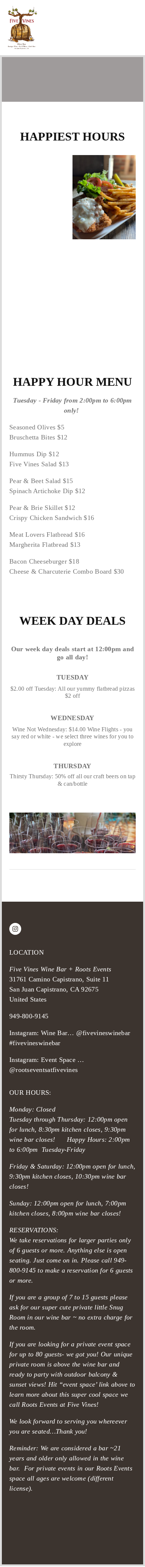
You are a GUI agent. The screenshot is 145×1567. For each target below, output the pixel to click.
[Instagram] (15, 929)
